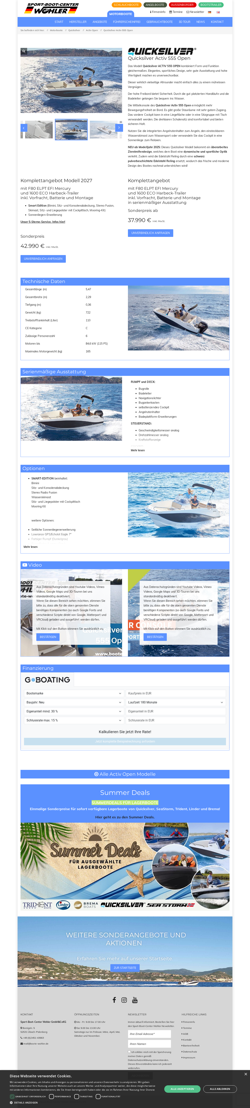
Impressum (189, 1057)
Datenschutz (190, 1051)
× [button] (245, 1074)
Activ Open (92, 30)
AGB (185, 1033)
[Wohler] (51, 8)
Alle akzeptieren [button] (182, 1089)
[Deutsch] (210, 12)
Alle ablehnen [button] (220, 1089)
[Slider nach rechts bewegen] (119, 128)
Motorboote (120, 14)
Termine (187, 1027)
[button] (84, 1102)
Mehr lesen (138, 450)
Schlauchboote (126, 5)
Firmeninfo (189, 1021)
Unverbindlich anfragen (43, 259)
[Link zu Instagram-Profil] (124, 1000)
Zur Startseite (125, 968)
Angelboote (155, 5)
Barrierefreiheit (191, 1045)
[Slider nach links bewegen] (23, 128)
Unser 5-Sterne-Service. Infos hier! (43, 222)
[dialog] (125, 1089)
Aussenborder (183, 5)
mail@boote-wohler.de (35, 1043)
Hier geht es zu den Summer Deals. (125, 817)
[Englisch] (218, 12)
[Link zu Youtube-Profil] (135, 1000)
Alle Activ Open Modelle (126, 774)
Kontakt (187, 1039)
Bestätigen (48, 637)
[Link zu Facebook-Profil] (114, 1000)
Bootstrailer (211, 5)
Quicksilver (74, 30)
